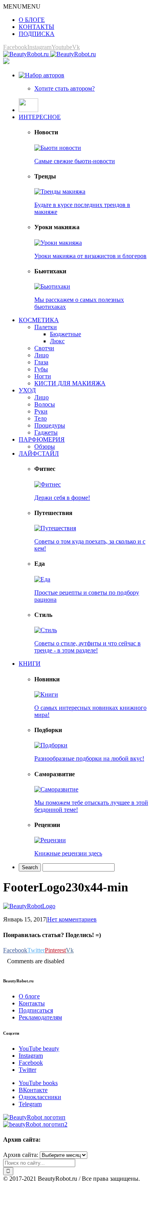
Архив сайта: (20, 1154)
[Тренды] (59, 191)
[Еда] (42, 579)
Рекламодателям (40, 1017)
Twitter (27, 1069)
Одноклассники (40, 1097)
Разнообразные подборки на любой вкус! (89, 758)
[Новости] (57, 147)
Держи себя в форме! (62, 497)
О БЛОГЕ (32, 19)
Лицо (41, 355)
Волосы (44, 404)
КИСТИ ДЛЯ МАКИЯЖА (70, 383)
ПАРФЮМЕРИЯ (42, 439)
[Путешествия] (55, 528)
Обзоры (44, 446)
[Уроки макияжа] (58, 242)
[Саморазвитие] (56, 789)
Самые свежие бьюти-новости (74, 161)
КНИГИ (30, 663)
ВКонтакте (33, 1090)
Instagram (31, 1055)
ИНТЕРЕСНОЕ (40, 117)
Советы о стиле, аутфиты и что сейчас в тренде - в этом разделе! (87, 647)
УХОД (27, 390)
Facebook (31, 1062)
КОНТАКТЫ (36, 26)
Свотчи (44, 348)
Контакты (32, 1003)
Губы (41, 369)
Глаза (41, 362)
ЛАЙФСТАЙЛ (39, 453)
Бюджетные (65, 334)
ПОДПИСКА (37, 33)
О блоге (29, 996)
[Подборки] (50, 745)
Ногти (42, 376)
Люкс (57, 341)
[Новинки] (46, 694)
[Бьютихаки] (52, 286)
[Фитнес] (47, 484)
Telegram (30, 1104)
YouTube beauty (39, 1048)
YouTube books (38, 1083)
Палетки (45, 327)
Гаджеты (46, 432)
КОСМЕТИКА (39, 320)
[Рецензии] (50, 840)
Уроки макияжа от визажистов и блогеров (90, 256)
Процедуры (49, 425)
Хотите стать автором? (64, 88)
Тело (40, 418)
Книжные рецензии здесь (68, 853)
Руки (41, 411)
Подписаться (36, 1010)
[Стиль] (45, 630)
